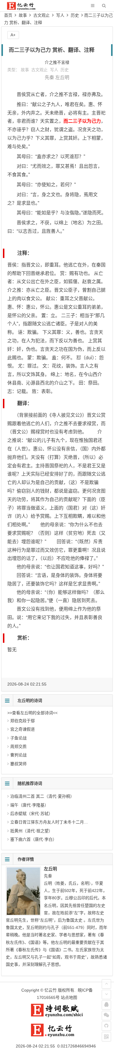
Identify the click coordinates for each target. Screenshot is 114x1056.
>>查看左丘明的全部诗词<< (32, 712)
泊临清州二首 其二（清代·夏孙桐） (42, 796)
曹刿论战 (18, 755)
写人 (60, 15)
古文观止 (41, 15)
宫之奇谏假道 (22, 729)
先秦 (49, 77)
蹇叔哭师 (18, 763)
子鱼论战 (18, 738)
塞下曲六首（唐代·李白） (33, 839)
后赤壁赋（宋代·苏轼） (31, 813)
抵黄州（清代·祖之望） (31, 830)
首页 (8, 15)
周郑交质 (18, 746)
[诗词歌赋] (57, 1016)
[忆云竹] (25, 8)
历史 (75, 15)
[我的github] (106, 1026)
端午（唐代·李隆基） (29, 805)
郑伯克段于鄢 (22, 720)
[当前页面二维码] (106, 1036)
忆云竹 (50, 990)
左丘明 (62, 77)
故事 (23, 15)
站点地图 (69, 997)
